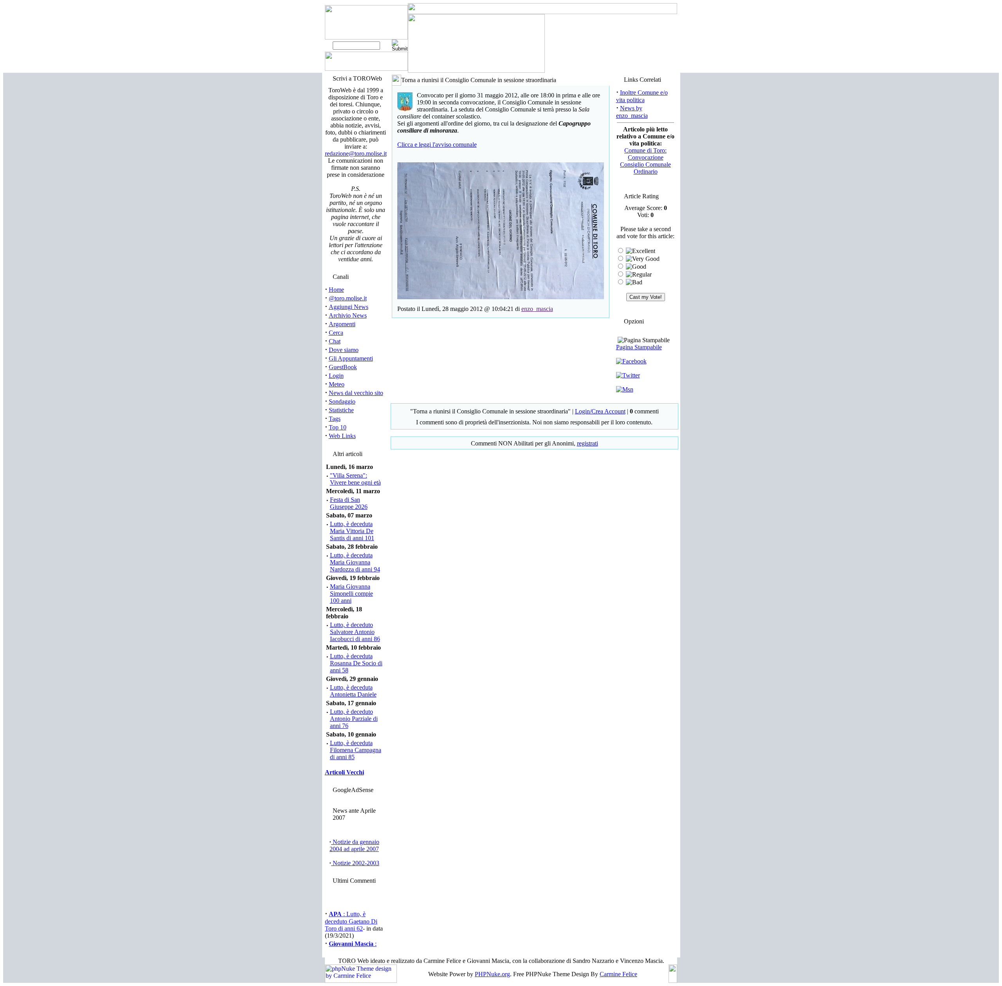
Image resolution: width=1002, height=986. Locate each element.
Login (336, 375)
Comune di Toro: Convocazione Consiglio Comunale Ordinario (645, 161)
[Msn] (624, 389)
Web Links (342, 436)
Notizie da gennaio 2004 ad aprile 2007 (354, 845)
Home (336, 289)
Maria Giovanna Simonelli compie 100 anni (351, 593)
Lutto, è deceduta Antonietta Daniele (353, 691)
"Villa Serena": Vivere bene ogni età (355, 479)
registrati (587, 443)
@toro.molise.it (348, 298)
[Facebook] (631, 361)
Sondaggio (342, 401)
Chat (335, 341)
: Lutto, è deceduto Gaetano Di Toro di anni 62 (351, 917)
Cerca (336, 332)
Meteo (336, 384)
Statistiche (341, 410)
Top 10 (337, 427)
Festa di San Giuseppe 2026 (349, 503)
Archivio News (348, 315)
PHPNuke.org (492, 974)
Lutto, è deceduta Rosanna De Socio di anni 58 (356, 663)
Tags (335, 418)
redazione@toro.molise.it (356, 153)
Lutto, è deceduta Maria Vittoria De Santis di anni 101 (352, 531)
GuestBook (343, 367)
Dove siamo (344, 350)
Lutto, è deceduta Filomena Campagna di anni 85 (355, 750)
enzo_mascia (537, 308)
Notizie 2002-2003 (355, 863)
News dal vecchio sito (356, 393)
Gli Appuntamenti (351, 358)
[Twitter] (628, 375)
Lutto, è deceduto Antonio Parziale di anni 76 (354, 718)
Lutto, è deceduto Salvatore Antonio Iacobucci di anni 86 (355, 631)
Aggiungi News (348, 307)
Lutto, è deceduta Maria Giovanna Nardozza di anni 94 (355, 562)
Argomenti (342, 324)
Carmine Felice (618, 974)
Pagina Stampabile (639, 347)
